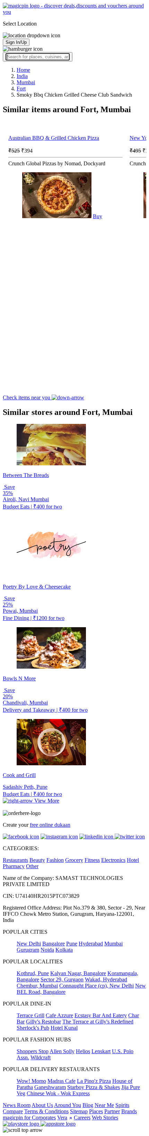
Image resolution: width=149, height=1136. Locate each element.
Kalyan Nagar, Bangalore (78, 973)
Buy (97, 216)
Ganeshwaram (50, 1087)
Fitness (92, 860)
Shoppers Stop (33, 1051)
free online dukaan (50, 825)
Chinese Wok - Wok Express (58, 1093)
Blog (87, 1105)
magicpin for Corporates (29, 1117)
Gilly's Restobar (43, 1022)
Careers (82, 1117)
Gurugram (28, 950)
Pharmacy (14, 866)
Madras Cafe (61, 1081)
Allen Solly (62, 1051)
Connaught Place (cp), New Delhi (96, 986)
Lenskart (101, 1051)
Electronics (113, 860)
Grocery (74, 860)
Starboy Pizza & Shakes (93, 1087)
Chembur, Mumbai (37, 986)
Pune (71, 943)
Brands (129, 1111)
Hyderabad (91, 943)
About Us (42, 1105)
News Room (16, 1105)
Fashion (55, 860)
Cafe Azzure (59, 1015)
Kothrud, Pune (33, 973)
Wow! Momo (31, 1081)
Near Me (104, 1105)
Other (32, 866)
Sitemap (79, 1111)
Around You (67, 1105)
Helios (83, 1051)
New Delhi (29, 943)
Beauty (37, 860)
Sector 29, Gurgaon (62, 979)
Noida (47, 950)
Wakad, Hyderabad (106, 979)
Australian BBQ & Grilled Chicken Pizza (53, 138)
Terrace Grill (30, 1015)
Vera (62, 1117)
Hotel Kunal (64, 1028)
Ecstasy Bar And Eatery (100, 1015)
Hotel (133, 860)
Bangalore (53, 943)
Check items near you (27, 397)
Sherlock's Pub (33, 1028)
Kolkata (64, 950)
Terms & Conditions (46, 1111)
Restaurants (15, 860)
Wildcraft (40, 1057)
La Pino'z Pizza (94, 1081)
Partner (112, 1111)
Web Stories (105, 1117)
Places (96, 1111)
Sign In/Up (16, 42)
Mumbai (113, 943)
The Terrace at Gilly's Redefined (97, 1022)
